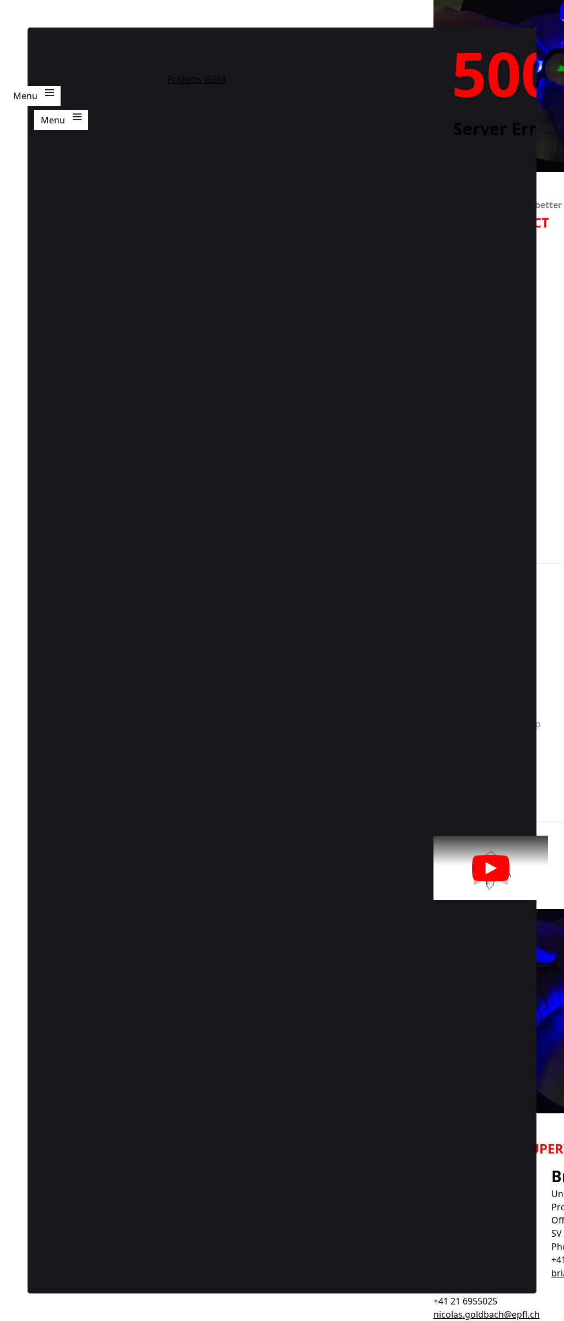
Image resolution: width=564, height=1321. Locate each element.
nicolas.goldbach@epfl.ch (486, 1314)
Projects (184, 79)
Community (339, 117)
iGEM (215, 79)
